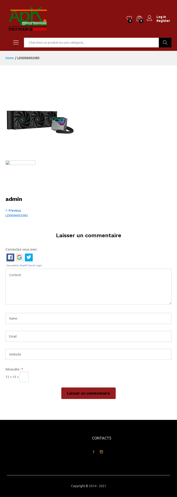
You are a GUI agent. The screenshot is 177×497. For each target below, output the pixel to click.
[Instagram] (101, 452)
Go (165, 42)
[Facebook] (93, 452)
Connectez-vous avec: (22, 249)
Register (163, 21)
